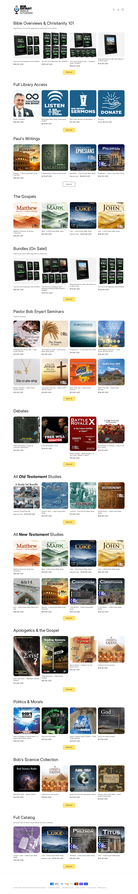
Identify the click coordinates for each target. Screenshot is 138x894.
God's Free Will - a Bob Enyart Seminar (108, 388)
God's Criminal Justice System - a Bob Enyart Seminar (83, 737)
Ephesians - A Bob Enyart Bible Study (83, 173)
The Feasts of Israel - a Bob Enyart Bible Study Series (53, 350)
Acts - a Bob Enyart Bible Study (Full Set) (25, 608)
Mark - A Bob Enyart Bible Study (53, 231)
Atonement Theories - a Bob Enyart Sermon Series (54, 388)
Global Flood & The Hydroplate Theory (83, 794)
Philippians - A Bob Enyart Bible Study (111, 173)
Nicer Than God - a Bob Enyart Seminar (80, 388)
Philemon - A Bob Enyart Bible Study (82, 855)
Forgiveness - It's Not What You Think (83, 349)
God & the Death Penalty (106, 736)
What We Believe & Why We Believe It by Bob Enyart (111, 59)
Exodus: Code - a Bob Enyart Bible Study (25, 856)
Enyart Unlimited (19, 119)
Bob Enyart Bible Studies (26, 887)
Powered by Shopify (40, 887)
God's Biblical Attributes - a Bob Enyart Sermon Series (109, 350)
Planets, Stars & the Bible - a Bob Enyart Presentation (109, 795)
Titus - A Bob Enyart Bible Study (109, 855)
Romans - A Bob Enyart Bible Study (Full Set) (25, 174)
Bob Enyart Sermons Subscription (81, 119)
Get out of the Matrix (49, 736)
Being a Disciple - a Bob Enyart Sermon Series (24, 388)
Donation (101, 119)
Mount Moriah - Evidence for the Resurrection (81, 666)
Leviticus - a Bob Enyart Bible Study (82, 511)
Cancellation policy (68, 887)
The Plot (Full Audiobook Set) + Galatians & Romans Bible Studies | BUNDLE (53, 288)
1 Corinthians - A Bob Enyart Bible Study (81, 608)
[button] (114, 9)
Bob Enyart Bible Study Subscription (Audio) (54, 120)
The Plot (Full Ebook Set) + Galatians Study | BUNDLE (82, 62)
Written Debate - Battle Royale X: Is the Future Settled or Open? (82, 454)
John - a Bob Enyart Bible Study (109, 231)
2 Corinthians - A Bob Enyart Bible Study (110, 608)
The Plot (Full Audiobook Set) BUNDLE (26, 61)
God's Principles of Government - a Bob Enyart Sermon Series (25, 737)
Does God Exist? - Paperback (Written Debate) (26, 679)
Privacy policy (91, 887)
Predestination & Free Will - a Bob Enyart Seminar (25, 350)
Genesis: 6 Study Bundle (21, 511)
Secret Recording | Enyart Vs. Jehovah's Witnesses (23, 446)
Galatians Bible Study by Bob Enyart (54, 173)
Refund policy (102, 887)
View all (69, 72)
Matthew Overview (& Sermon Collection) (23, 232)
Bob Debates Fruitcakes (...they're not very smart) (111, 446)
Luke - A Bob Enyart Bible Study (81, 231)
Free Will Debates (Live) (50, 445)
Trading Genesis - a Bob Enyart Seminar (52, 677)
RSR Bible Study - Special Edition (24, 794)
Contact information (54, 887)
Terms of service (80, 887)
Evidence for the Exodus (106, 665)
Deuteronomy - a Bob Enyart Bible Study (109, 512)
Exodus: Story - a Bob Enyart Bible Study (53, 512)
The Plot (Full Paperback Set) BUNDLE (55, 61)
